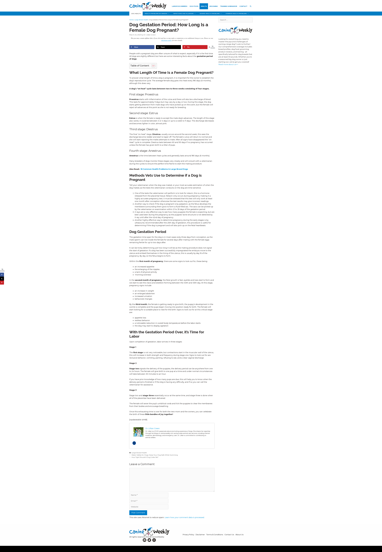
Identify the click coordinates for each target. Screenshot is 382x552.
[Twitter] (134, 443)
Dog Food (194, 6)
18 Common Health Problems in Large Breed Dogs (164, 169)
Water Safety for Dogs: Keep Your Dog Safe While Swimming (155, 455)
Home (131, 20)
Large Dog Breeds (179, 6)
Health (204, 6)
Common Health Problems (236, 13)
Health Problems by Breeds (156, 13)
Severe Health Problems (210, 13)
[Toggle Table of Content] (152, 65)
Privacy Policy (189, 535)
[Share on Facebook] (2, 275)
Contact (243, 6)
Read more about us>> (228, 64)
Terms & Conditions (215, 535)
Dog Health (136, 13)
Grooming (213, 6)
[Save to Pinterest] (2, 283)
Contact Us (229, 535)
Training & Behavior (228, 6)
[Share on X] (2, 279)
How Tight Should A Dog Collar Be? (145, 457)
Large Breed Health (141, 20)
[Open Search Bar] (250, 6)
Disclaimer (200, 535)
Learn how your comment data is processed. (184, 517)
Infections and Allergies (183, 13)
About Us (239, 535)
